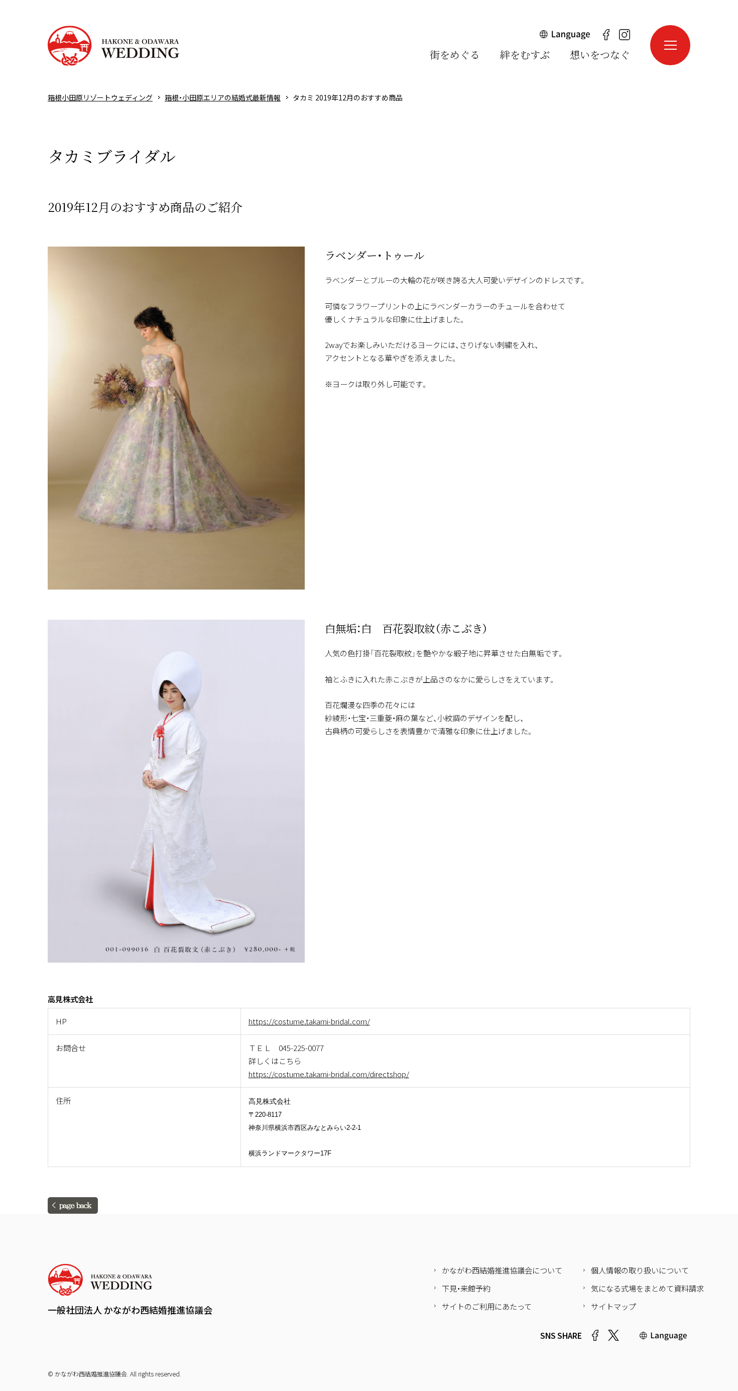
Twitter (613, 1335)
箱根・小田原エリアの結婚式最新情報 (223, 97)
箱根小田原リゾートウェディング (113, 46)
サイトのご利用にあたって (487, 1306)
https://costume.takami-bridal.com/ (309, 1020)
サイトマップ (613, 1306)
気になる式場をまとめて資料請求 (647, 1288)
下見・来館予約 (466, 1288)
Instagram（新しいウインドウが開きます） (624, 34)
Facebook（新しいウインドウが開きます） (605, 34)
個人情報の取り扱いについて (640, 1270)
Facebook (594, 1335)
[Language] (565, 37)
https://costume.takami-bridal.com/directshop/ (329, 1073)
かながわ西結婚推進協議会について (502, 1270)
